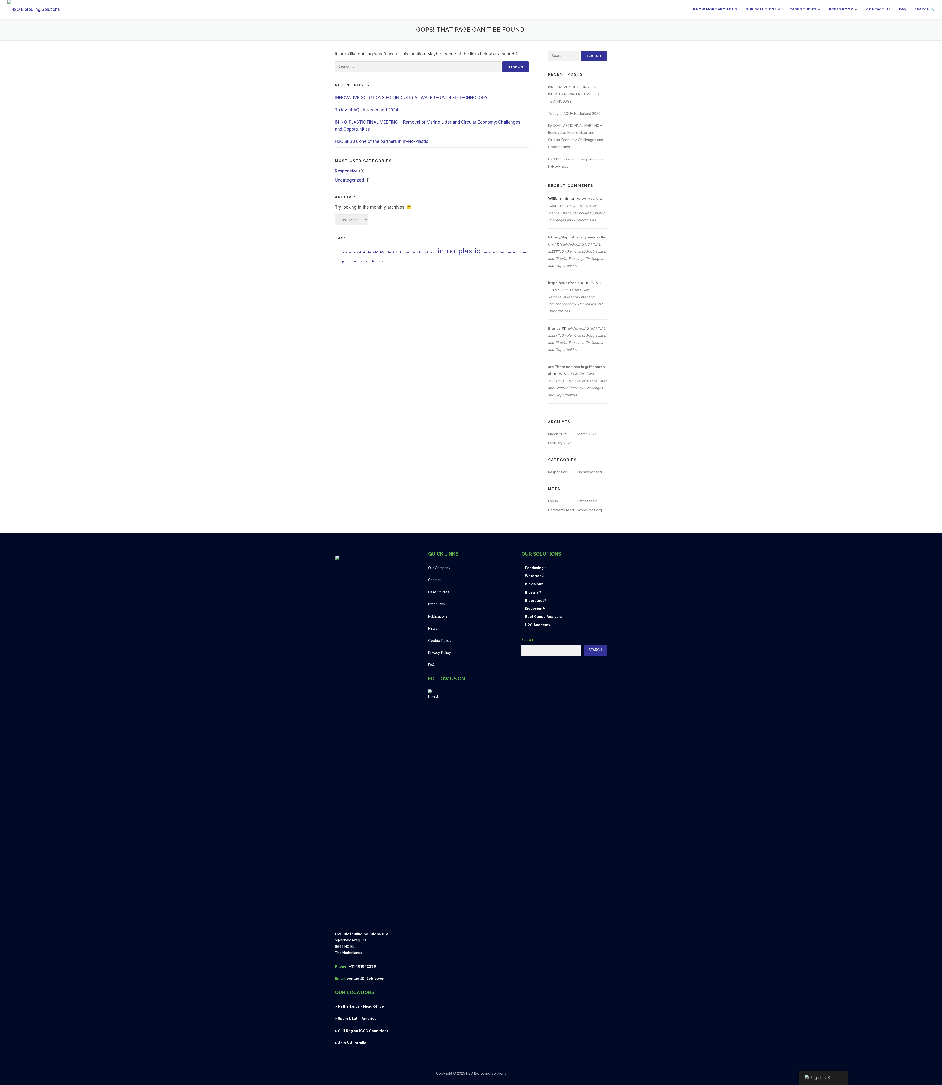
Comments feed (561, 510)
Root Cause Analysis (543, 616)
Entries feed (587, 501)
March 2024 (587, 434)
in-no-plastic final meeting (499, 252)
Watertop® (534, 576)
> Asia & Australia (350, 1043)
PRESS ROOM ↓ (843, 9)
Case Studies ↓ (805, 9)
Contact (434, 580)
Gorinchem (366, 252)
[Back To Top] (921, 1062)
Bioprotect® (535, 600)
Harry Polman (427, 252)
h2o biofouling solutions (402, 252)
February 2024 (560, 443)
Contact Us (878, 9)
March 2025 (557, 434)
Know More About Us (715, 9)
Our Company (439, 568)
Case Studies (438, 592)
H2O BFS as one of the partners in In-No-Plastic (381, 141)
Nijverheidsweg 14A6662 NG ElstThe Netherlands (351, 946)
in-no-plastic (459, 251)
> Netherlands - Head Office (359, 1006)
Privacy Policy (439, 652)
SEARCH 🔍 (925, 9)
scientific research (375, 261)
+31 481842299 (362, 966)
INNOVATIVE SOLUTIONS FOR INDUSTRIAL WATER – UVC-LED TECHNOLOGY (411, 97)
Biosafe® (533, 592)
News (432, 628)
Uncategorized (349, 180)
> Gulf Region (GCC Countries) (361, 1031)
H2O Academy (537, 625)
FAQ (902, 9)
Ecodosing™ (535, 568)
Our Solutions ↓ (763, 9)
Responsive (346, 171)
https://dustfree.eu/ (565, 283)
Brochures (436, 604)
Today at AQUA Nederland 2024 (366, 109)
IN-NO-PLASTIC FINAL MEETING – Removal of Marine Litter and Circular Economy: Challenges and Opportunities (575, 297)
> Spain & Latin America (356, 1018)
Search (527, 639)
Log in (553, 501)
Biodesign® (535, 608)
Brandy (554, 328)
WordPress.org (589, 510)
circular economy (346, 252)
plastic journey (352, 261)
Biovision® (534, 584)
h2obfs (379, 252)
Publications (437, 616)
